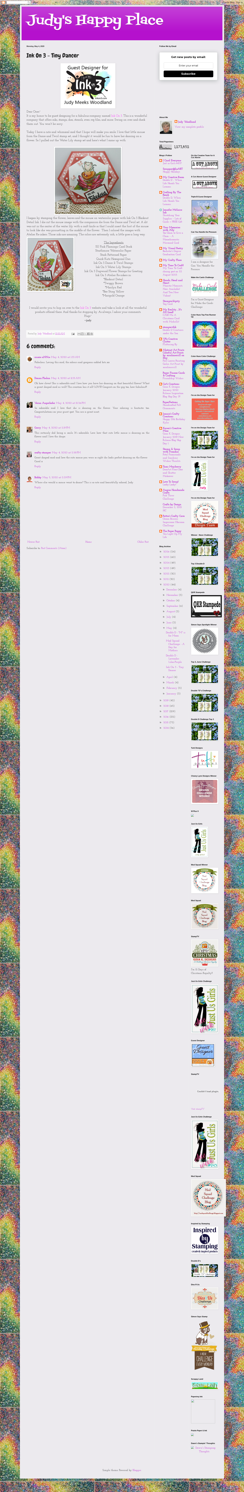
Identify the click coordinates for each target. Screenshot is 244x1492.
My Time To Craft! (173, 265)
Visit (197, 1109)
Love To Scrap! (170, 481)
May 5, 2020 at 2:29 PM (56, 477)
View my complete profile (189, 127)
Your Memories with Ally (171, 228)
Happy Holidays (171, 172)
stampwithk (169, 327)
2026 (166, 551)
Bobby (38, 477)
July (169, 617)
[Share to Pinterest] (91, 334)
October (171, 600)
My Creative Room (173, 177)
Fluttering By (170, 344)
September (172, 606)
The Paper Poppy (172, 531)
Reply (38, 367)
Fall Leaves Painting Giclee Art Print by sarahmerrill (174, 364)
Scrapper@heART (173, 169)
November (172, 595)
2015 (166, 722)
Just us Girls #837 (172, 163)
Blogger (137, 1470)
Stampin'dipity (171, 301)
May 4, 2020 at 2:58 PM (66, 452)
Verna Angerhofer (45, 403)
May (169, 628)
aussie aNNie (42, 357)
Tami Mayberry (172, 466)
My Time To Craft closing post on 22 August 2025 (172, 271)
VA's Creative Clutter (170, 340)
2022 (166, 573)
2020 (166, 584)
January (171, 693)
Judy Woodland (187, 122)
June (169, 622)
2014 (166, 728)
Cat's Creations (171, 384)
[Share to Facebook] (88, 334)
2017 (166, 711)
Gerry (38, 427)
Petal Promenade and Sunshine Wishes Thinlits (172, 458)
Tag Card (168, 304)
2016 (166, 717)
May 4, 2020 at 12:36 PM (70, 403)
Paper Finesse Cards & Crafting (174, 374)
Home (88, 542)
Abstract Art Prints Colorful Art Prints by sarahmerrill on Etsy (173, 354)
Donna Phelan (42, 378)
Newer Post (33, 542)
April (170, 677)
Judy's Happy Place (95, 20)
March (170, 682)
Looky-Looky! (169, 484)
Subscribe (188, 73)
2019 (166, 700)
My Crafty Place (172, 260)
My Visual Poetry (173, 248)
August (171, 611)
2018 (166, 706)
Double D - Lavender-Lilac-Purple (174, 658)
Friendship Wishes (173, 378)
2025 (166, 557)
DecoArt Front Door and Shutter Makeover (173, 473)
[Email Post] (72, 334)
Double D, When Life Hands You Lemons (172, 201)
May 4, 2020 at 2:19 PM (56, 427)
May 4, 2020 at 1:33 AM (65, 357)
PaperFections (170, 402)
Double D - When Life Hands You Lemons (172, 183)
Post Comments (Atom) (54, 548)
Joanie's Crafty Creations (171, 415)
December (172, 589)
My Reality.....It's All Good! (172, 311)
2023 (166, 568)
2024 (166, 563)
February (172, 688)
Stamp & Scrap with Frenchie (171, 450)
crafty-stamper (43, 452)
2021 (166, 579)
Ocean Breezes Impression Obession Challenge (173, 522)
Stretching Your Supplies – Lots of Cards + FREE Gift (172, 218)
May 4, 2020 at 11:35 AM (66, 378)
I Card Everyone (172, 160)
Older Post (143, 542)
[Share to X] (85, 334)
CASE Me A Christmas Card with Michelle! (171, 318)
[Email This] (79, 334)
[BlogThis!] (82, 334)
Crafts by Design (172, 504)
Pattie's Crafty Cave (174, 516)
